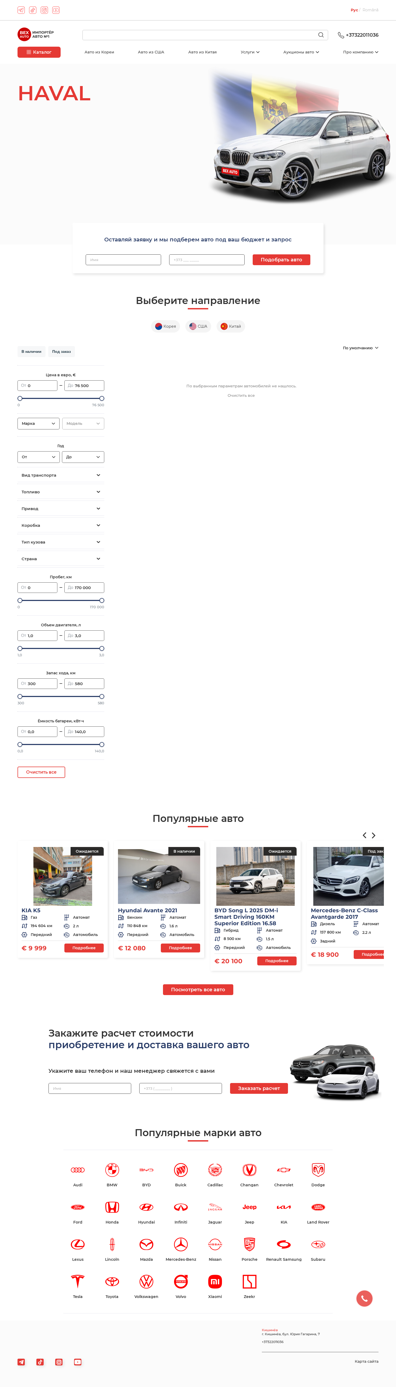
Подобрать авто (281, 260)
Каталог (42, 52)
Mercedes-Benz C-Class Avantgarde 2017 (344, 913)
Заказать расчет (259, 1088)
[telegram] (21, 10)
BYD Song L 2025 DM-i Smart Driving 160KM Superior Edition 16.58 (246, 917)
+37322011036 (362, 35)
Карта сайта (366, 1361)
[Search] (323, 35)
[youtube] (56, 10)
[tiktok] (32, 10)
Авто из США (151, 52)
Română (370, 10)
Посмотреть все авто (198, 990)
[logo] (36, 35)
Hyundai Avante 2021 (147, 910)
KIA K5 (31, 910)
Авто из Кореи (99, 52)
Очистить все (41, 772)
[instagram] (44, 10)
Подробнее (84, 947)
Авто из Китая (202, 52)
